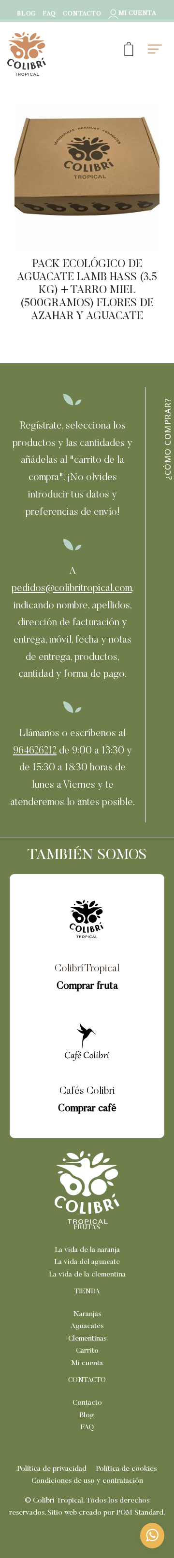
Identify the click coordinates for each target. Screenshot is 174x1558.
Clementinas (87, 1339)
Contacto (87, 1403)
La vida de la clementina (87, 1274)
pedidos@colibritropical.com (72, 589)
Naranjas (87, 1314)
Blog (87, 1415)
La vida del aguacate (87, 1262)
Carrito (87, 1351)
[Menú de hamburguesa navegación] (155, 47)
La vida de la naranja (87, 1250)
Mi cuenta (87, 1363)
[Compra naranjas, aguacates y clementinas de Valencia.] (62, 54)
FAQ (87, 1427)
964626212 (35, 751)
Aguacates (87, 1326)
